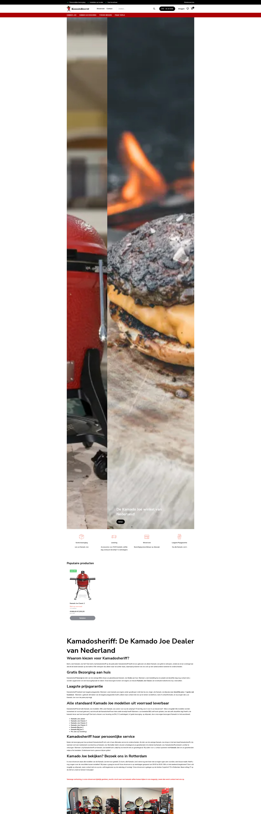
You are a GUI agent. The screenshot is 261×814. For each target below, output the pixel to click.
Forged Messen (105, 15)
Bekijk (80, 522)
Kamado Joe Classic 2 (77, 603)
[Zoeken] (154, 9)
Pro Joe (73, 731)
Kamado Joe (71, 15)
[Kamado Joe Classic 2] (82, 585)
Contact (109, 8)
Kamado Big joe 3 (77, 729)
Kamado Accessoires (87, 15)
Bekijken (83, 618)
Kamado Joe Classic (144, 681)
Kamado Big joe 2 (77, 727)
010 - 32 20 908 (167, 9)
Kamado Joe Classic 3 (79, 725)
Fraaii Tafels (120, 15)
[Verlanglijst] (188, 9)
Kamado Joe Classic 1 (79, 721)
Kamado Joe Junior (78, 719)
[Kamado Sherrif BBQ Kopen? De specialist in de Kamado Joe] (81, 9)
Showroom (101, 8)
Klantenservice (189, 2)
